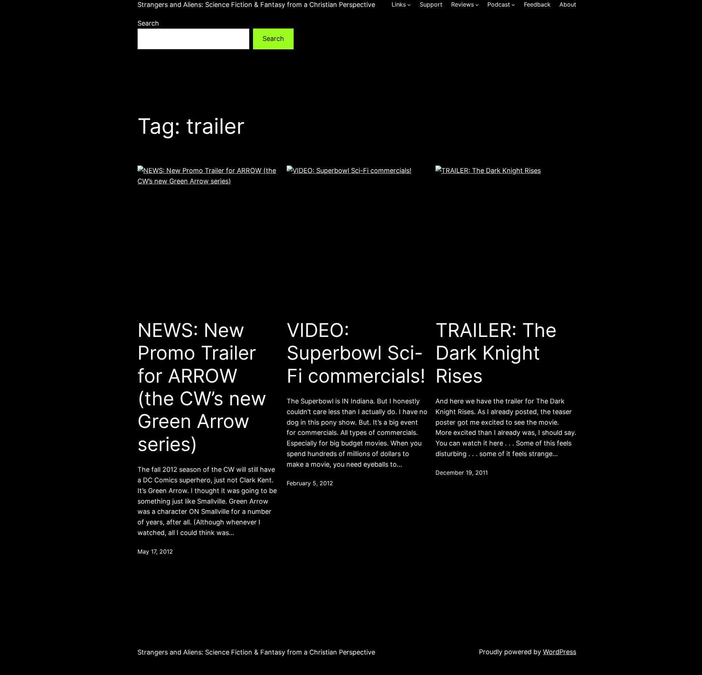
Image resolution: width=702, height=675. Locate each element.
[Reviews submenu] (477, 5)
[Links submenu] (409, 5)
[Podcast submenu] (513, 5)
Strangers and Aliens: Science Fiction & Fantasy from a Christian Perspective (256, 4)
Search (148, 23)
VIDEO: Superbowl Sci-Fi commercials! (356, 353)
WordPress (559, 652)
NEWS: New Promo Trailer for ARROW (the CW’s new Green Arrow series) (201, 387)
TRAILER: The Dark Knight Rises (495, 353)
